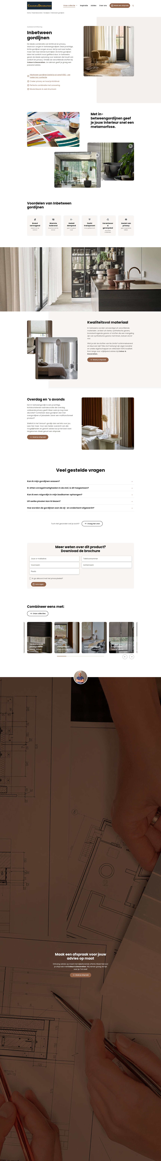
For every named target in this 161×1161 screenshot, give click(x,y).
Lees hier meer (33, 426)
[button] (133, 6)
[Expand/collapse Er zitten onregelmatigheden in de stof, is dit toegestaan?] (132, 488)
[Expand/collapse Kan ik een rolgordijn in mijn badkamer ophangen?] (132, 495)
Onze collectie (69, 5)
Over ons (103, 5)
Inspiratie (84, 5)
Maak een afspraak (121, 5)
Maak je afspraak (99, 360)
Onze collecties (39, 613)
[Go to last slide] (125, 656)
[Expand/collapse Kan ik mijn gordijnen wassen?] (132, 481)
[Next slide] (131, 656)
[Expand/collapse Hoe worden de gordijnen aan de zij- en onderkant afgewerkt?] (132, 508)
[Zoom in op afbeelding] (111, 165)
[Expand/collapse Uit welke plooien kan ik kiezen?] (132, 501)
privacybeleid (56, 578)
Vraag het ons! (93, 523)
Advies (93, 5)
